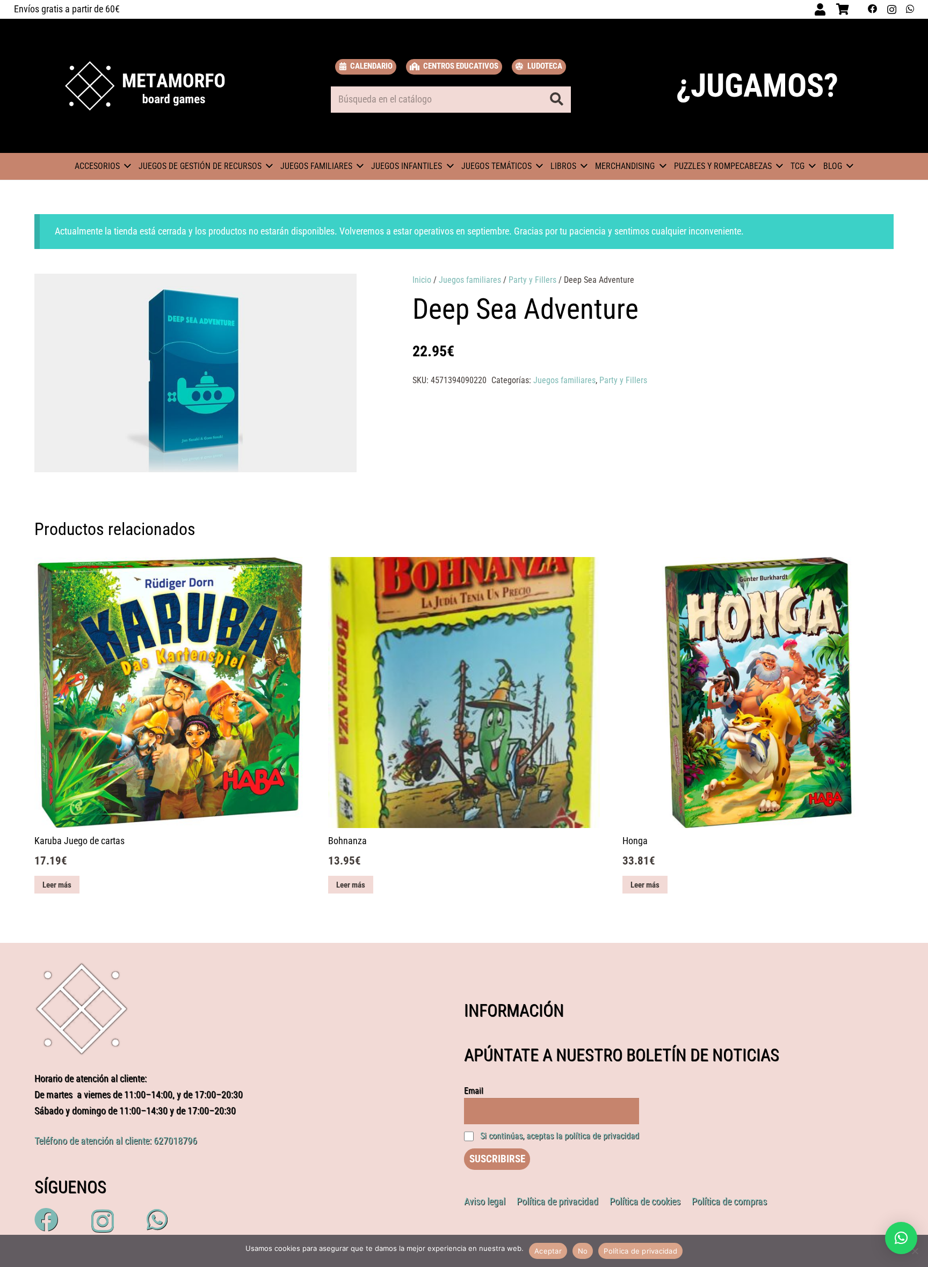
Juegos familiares (470, 280)
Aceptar (548, 1251)
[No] (914, 1251)
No (583, 1251)
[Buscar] (556, 99)
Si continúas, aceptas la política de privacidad (559, 1136)
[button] (342, 292)
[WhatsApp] (910, 9)
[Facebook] (873, 9)
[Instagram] (891, 9)
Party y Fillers (532, 280)
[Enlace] (145, 86)
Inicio (421, 280)
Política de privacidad (640, 1251)
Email (473, 1091)
